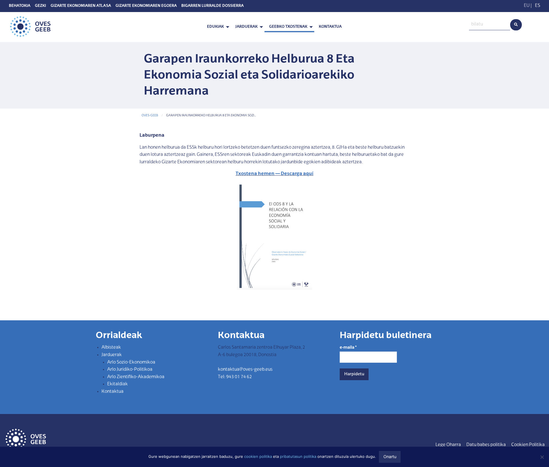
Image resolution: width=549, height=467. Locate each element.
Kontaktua (330, 27)
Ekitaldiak (117, 384)
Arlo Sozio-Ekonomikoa (131, 362)
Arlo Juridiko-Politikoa (129, 369)
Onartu (389, 456)
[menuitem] (216, 27)
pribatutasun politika (298, 456)
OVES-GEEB (150, 115)
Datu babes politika (486, 445)
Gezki (40, 6)
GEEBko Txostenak (288, 27)
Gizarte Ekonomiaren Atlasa (81, 6)
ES (537, 5)
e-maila (348, 348)
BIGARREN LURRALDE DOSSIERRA (212, 6)
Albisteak (111, 347)
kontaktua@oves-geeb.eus (245, 369)
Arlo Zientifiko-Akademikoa (135, 377)
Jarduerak (246, 27)
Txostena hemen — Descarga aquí (274, 174)
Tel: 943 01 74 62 (235, 377)
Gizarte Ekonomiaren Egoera (146, 6)
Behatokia (19, 6)
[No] (542, 457)
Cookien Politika (528, 445)
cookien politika (258, 456)
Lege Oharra (448, 445)
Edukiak (215, 27)
